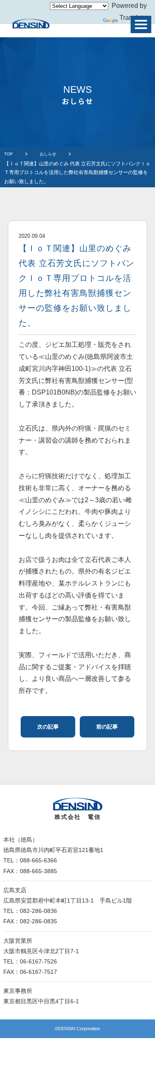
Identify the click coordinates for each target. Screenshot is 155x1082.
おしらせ (48, 154)
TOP (8, 154)
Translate (133, 17)
